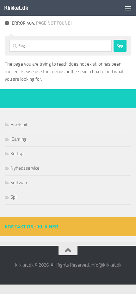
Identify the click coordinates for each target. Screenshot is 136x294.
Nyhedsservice (25, 168)
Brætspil (18, 124)
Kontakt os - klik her (31, 227)
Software (19, 182)
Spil (13, 197)
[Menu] (128, 8)
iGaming (18, 139)
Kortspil (17, 153)
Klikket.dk (16, 7)
